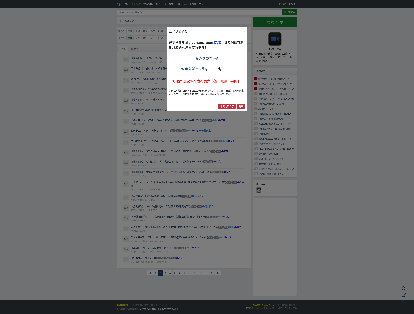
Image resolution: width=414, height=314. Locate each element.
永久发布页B (194, 68)
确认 (241, 106)
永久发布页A (208, 58)
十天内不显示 (227, 106)
